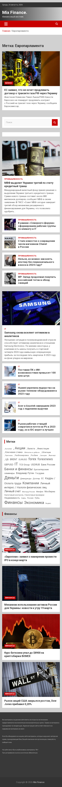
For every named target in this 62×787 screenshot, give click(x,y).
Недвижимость (12, 498)
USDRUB (35, 464)
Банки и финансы (18, 469)
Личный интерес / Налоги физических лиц (27, 485)
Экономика (34, 502)
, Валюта (31, 448)
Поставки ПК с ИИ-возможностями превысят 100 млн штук (37, 372)
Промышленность (13, 179)
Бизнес (8, 83)
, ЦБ (6, 459)
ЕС (42, 478)
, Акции (19, 448)
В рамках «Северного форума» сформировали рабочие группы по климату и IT (37, 225)
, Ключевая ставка (13, 452)
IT (5, 329)
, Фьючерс (52, 455)
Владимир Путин (25, 473)
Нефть (23, 498)
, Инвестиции (42, 448)
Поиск (55, 122)
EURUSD (23, 459)
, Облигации (46, 452)
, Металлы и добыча (32, 452)
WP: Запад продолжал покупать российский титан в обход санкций (37, 279)
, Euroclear (8, 449)
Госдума (39, 473)
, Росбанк (34, 455)
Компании (30, 483)
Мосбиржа (50, 491)
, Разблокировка (21, 455)
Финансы (13, 502)
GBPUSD (8, 464)
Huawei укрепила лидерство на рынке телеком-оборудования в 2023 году (37, 390)
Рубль (37, 498)
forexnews (45, 459)
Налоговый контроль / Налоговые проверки (24, 495)
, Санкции (43, 455)
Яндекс (48, 503)
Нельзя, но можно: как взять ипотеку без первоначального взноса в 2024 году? (36, 261)
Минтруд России (28, 492)
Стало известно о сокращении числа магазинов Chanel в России (36, 243)
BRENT (13, 459)
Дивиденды (25, 478)
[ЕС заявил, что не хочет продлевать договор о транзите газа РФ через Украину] (31, 68)
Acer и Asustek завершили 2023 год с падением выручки (37, 407)
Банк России (48, 464)
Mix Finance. (14, 12)
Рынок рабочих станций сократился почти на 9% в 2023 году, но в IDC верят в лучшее (37, 426)
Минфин (39, 492)
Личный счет (12, 491)
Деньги (11, 477)
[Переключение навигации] (6, 24)
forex (32, 459)
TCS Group (24, 464)
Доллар (36, 478)
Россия (30, 498)
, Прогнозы (8, 455)
